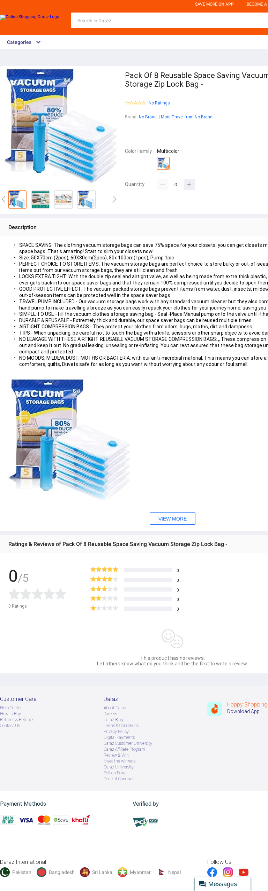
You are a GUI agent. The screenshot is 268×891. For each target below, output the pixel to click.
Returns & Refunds (17, 719)
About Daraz (115, 707)
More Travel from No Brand (187, 117)
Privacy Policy (116, 731)
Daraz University (119, 767)
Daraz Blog (113, 719)
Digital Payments (119, 737)
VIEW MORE (172, 519)
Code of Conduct (119, 778)
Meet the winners (119, 761)
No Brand (148, 117)
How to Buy (10, 713)
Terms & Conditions (121, 725)
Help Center (11, 707)
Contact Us (10, 725)
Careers (110, 713)
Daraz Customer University (128, 743)
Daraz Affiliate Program (124, 749)
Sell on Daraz (115, 773)
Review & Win (116, 755)
